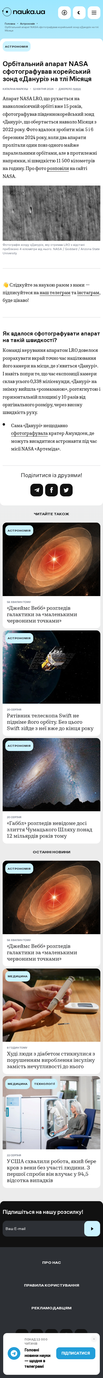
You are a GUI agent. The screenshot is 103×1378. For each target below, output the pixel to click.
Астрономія (27, 23)
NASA (77, 89)
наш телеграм (55, 293)
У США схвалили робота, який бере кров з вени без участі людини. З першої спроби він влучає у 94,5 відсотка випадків (51, 1171)
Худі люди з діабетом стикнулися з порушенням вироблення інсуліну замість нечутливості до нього (51, 1060)
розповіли (58, 168)
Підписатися (76, 1353)
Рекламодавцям (51, 1308)
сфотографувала (29, 433)
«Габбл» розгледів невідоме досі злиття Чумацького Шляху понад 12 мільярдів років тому (49, 829)
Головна (10, 23)
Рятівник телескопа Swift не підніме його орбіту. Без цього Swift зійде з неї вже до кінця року (50, 722)
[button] (64, 12)
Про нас (51, 1262)
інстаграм (88, 293)
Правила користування (51, 1285)
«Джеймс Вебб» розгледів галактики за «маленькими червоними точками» (42, 614)
